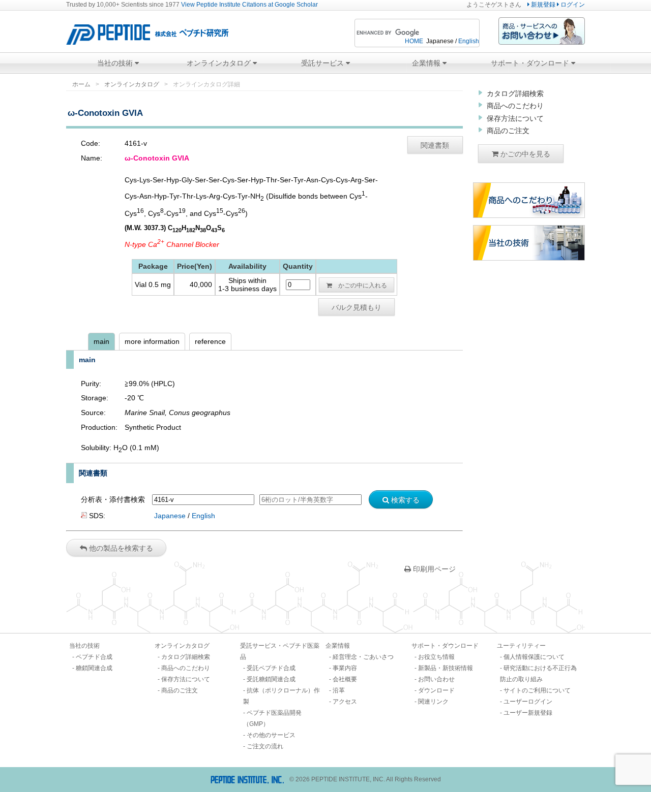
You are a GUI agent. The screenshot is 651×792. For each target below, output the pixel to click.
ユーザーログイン (528, 701)
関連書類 (435, 145)
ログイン (572, 4)
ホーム (81, 84)
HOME (414, 41)
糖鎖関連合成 (94, 668)
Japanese (170, 516)
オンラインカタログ (220, 63)
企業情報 (427, 63)
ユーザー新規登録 (528, 712)
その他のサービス (271, 735)
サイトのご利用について (537, 690)
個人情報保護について (534, 656)
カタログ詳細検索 (515, 93)
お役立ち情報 (436, 656)
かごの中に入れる (359, 284)
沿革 (339, 690)
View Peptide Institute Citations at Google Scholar (249, 4)
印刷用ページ (433, 569)
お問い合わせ (436, 679)
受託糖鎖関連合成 (271, 679)
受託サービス (323, 63)
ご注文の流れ (265, 746)
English (468, 41)
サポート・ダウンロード (531, 63)
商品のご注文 (508, 130)
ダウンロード (436, 690)
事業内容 (345, 668)
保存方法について (515, 118)
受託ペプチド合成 (271, 668)
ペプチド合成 (94, 656)
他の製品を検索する (120, 548)
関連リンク (433, 701)
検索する (404, 499)
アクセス (345, 701)
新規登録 (542, 4)
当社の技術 (116, 63)
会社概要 (345, 679)
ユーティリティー (521, 645)
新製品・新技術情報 (445, 668)
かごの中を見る (524, 153)
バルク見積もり (356, 307)
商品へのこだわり (515, 106)
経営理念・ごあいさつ (363, 656)
